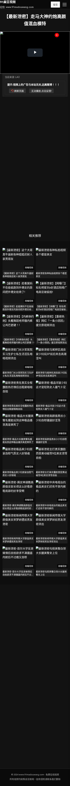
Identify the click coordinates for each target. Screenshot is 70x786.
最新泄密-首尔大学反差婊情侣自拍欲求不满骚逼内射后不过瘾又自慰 (18, 574)
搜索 (55, 4)
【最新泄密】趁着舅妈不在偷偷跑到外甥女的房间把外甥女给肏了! (18, 309)
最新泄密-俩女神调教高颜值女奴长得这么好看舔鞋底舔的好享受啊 (18, 508)
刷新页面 (19, 91)
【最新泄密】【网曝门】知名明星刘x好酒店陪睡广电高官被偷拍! (51, 309)
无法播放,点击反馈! (41, 91)
